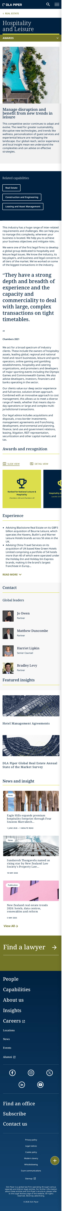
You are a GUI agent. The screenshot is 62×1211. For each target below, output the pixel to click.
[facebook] (12, 1073)
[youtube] (40, 1085)
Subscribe (14, 1113)
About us (13, 1000)
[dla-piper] (12, 4)
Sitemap (28, 1178)
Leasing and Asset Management (22, 206)
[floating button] (54, 1160)
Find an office (19, 1103)
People (10, 979)
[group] (22, 489)
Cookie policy (31, 1152)
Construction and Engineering (21, 197)
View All (9, 926)
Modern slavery (31, 1158)
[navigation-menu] (57, 4)
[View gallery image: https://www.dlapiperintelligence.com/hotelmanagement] (31, 705)
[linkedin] (22, 1085)
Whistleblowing (31, 1164)
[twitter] (49, 1073)
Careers (12, 1020)
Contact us (15, 1124)
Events (7, 1048)
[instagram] (31, 1073)
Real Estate (12, 13)
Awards (8, 38)
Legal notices (31, 1146)
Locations (9, 1030)
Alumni (7, 1057)
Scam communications (31, 1170)
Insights (12, 1010)
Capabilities (16, 989)
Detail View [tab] (41, 463)
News (6, 1039)
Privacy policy (31, 1139)
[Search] (48, 4)
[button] (22, 489)
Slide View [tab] (13, 463)
